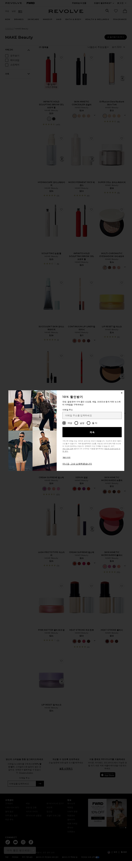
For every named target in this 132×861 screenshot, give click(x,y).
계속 (92, 432)
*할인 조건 (66, 457)
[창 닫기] (121, 392)
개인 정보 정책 (67, 449)
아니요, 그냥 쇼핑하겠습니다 (77, 463)
